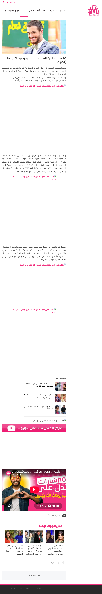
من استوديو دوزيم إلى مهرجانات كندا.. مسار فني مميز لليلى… (38, 385)
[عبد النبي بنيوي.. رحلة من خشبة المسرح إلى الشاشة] (60, 409)
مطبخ (31, 10)
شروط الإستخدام (74, 2)
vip (59, 515)
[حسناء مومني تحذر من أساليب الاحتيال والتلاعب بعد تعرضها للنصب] (14, 536)
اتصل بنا (83, 2)
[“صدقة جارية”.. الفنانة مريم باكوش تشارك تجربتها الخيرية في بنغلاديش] (55, 536)
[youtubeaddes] (34, 428)
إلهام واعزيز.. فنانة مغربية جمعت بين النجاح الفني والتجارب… (38, 396)
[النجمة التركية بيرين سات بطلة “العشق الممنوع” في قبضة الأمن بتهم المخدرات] (34, 536)
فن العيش (53, 10)
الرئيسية (62, 10)
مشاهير (24, 10)
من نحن (98, 2)
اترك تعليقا (33, 575)
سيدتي (44, 10)
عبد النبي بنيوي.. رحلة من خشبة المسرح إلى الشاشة (38, 407)
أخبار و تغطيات (13, 10)
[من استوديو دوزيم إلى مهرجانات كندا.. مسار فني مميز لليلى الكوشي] (60, 386)
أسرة (38, 10)
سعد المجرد (52, 515)
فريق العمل (90, 2)
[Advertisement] (80, 59)
